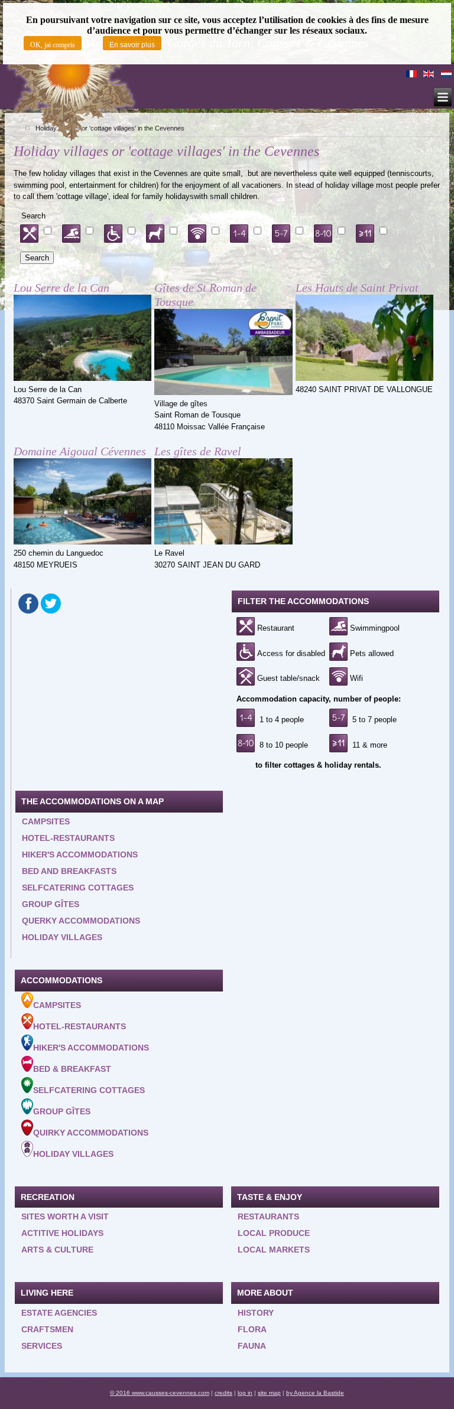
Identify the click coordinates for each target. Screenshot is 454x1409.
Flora (252, 1329)
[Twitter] (51, 603)
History (256, 1312)
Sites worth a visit (65, 1216)
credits (223, 1393)
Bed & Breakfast (72, 1069)
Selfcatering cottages (78, 887)
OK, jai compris (52, 45)
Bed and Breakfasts (69, 871)
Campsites (46, 821)
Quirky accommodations (90, 1132)
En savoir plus (132, 45)
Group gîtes (50, 904)
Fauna (252, 1346)
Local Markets (274, 1249)
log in (245, 1393)
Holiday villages (62, 937)
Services (41, 1346)
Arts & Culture (57, 1249)
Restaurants (268, 1216)
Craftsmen (47, 1329)
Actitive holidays (62, 1233)
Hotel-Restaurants (79, 1026)
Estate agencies (59, 1312)
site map (269, 1393)
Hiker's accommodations (80, 854)
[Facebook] (28, 603)
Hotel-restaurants (68, 838)
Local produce (274, 1233)
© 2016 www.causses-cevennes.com (159, 1393)
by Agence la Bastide (315, 1393)
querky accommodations (81, 920)
